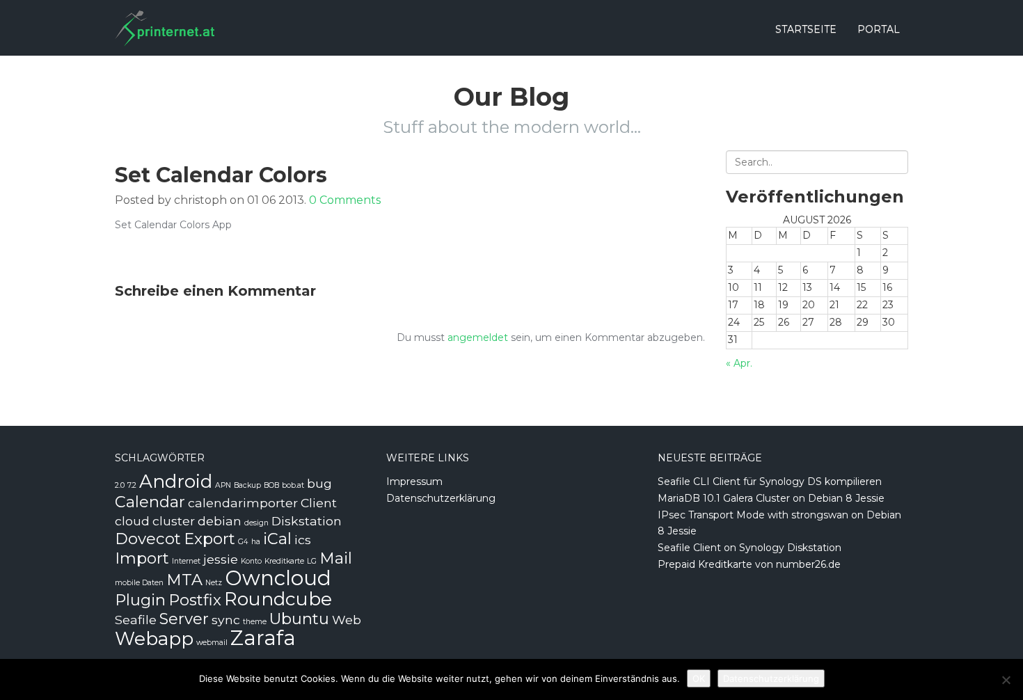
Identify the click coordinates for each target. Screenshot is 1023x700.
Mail (335, 558)
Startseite (805, 29)
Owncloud (278, 578)
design (256, 522)
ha (255, 541)
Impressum (414, 481)
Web (346, 619)
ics (302, 539)
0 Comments (345, 200)
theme (255, 621)
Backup (247, 485)
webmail (212, 642)
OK (698, 678)
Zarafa (263, 638)
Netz (213, 582)
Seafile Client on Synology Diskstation (749, 547)
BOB (271, 485)
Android (175, 481)
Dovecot (148, 538)
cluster (173, 521)
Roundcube (278, 599)
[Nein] (1006, 680)
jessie (220, 559)
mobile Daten (139, 582)
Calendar (150, 501)
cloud (132, 521)
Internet (186, 561)
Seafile (136, 619)
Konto (251, 561)
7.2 (131, 485)
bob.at (293, 485)
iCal (277, 538)
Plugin (140, 600)
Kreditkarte (284, 561)
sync (226, 619)
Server (184, 618)
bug (319, 483)
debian (219, 521)
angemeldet (477, 337)
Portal (878, 29)
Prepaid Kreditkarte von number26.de (749, 564)
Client (319, 502)
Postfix (194, 600)
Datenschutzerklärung (440, 498)
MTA (184, 579)
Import (142, 558)
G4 (243, 541)
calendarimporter (243, 502)
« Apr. (739, 363)
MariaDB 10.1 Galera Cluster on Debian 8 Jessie (771, 498)
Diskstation (306, 521)
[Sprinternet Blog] (164, 17)
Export (209, 538)
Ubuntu (299, 618)
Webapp (154, 639)
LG (312, 561)
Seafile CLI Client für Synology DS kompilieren (770, 481)
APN (223, 485)
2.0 (120, 485)
